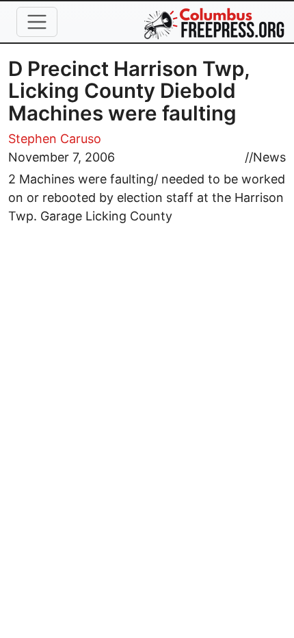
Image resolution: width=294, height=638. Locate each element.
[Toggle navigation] (36, 22)
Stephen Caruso (54, 138)
